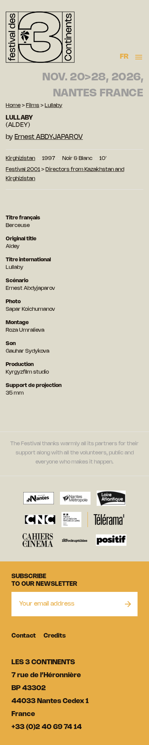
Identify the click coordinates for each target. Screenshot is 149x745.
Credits (55, 636)
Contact (23, 636)
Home (13, 105)
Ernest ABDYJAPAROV (49, 137)
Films (32, 105)
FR (124, 57)
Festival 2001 (23, 169)
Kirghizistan (20, 158)
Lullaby (53, 105)
